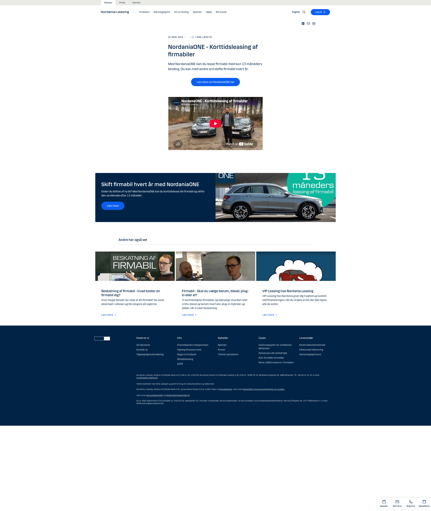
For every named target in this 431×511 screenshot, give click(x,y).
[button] (144, 12)
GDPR (180, 363)
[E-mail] (308, 23)
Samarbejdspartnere (310, 354)
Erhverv (108, 2)
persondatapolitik (154, 395)
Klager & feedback (186, 354)
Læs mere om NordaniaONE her (215, 82)
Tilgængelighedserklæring (150, 354)
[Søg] (304, 12)
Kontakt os (142, 349)
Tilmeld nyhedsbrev (228, 354)
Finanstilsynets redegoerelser (192, 345)
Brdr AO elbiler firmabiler (271, 357)
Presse (221, 349)
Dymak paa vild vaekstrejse (273, 353)
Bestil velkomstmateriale (312, 345)
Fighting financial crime (189, 349)
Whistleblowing (185, 359)
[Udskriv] (314, 23)
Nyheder (222, 345)
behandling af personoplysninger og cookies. (264, 389)
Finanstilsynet (225, 389)
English (296, 12)
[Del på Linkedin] (303, 23)
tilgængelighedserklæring (178, 395)
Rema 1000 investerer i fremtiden (276, 362)
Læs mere (113, 205)
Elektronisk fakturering (311, 349)
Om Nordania (143, 345)
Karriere (136, 2)
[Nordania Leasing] (116, 12)
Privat (122, 2)
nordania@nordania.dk (147, 378)
